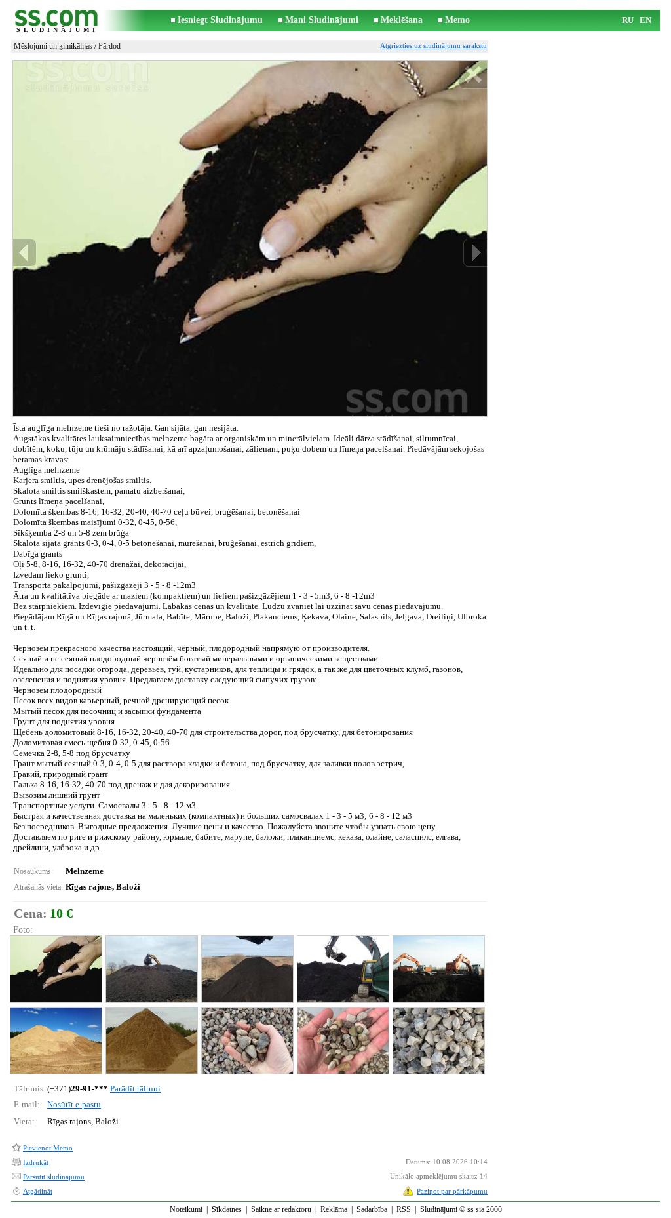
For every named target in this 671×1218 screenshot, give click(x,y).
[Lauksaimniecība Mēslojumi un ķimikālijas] (55, 969)
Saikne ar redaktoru (281, 1209)
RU (628, 20)
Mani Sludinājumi (321, 20)
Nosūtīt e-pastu (74, 1104)
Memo (457, 20)
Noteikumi (186, 1209)
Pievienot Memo (48, 1148)
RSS (403, 1209)
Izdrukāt (35, 1162)
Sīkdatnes (227, 1209)
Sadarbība (371, 1209)
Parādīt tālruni (135, 1088)
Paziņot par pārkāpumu (452, 1191)
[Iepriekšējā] (25, 253)
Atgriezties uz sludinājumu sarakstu (433, 45)
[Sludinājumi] (57, 21)
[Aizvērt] (473, 75)
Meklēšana (402, 20)
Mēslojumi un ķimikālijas (53, 45)
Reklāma (333, 1209)
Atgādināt (37, 1191)
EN (645, 20)
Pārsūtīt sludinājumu (54, 1177)
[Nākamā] (475, 253)
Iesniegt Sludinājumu (220, 20)
